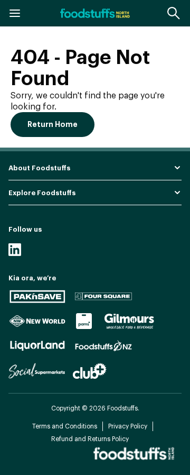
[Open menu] (15, 13)
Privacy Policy (127, 426)
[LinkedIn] (14, 249)
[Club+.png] (90, 371)
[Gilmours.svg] (129, 321)
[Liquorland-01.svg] (37, 346)
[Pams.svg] (84, 321)
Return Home (52, 124)
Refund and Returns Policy (90, 439)
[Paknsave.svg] (37, 296)
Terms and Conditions (64, 426)
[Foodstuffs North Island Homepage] (95, 13)
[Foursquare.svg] (103, 296)
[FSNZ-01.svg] (103, 346)
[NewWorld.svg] (37, 321)
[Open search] (174, 13)
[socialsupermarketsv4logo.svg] (36, 371)
